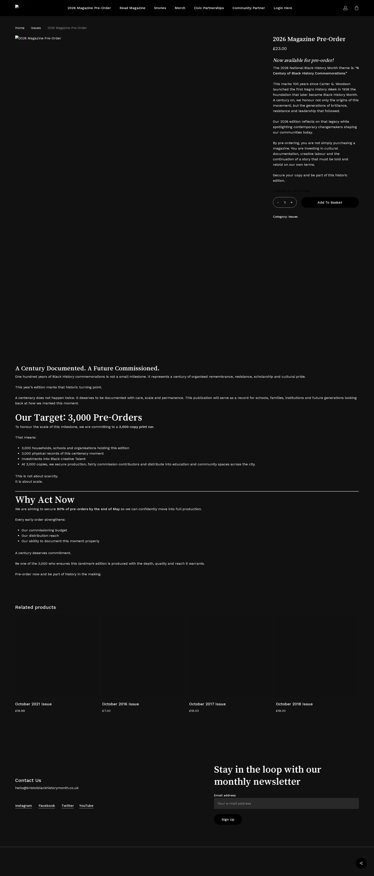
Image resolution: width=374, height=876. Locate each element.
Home (19, 28)
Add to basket (330, 202)
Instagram (23, 806)
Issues (36, 28)
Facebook (47, 806)
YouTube (86, 806)
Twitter (67, 806)
